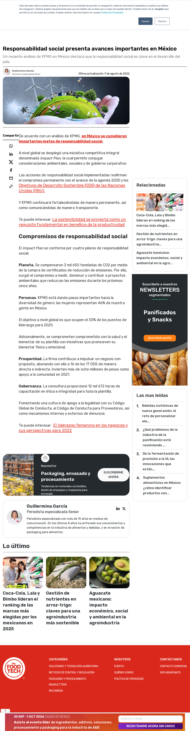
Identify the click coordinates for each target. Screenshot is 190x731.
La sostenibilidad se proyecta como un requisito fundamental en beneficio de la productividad (72, 222)
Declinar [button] (162, 21)
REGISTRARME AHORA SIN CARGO (150, 726)
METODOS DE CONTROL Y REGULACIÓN (71, 672)
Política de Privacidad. (112, 12)
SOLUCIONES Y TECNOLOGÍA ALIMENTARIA (73, 666)
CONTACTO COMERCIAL (173, 666)
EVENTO (119, 666)
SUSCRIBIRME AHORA (113, 475)
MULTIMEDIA (56, 690)
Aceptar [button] (145, 21)
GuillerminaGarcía (23, 70)
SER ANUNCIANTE (170, 672)
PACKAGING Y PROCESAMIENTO (67, 678)
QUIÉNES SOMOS (124, 672)
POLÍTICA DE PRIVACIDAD (129, 678)
